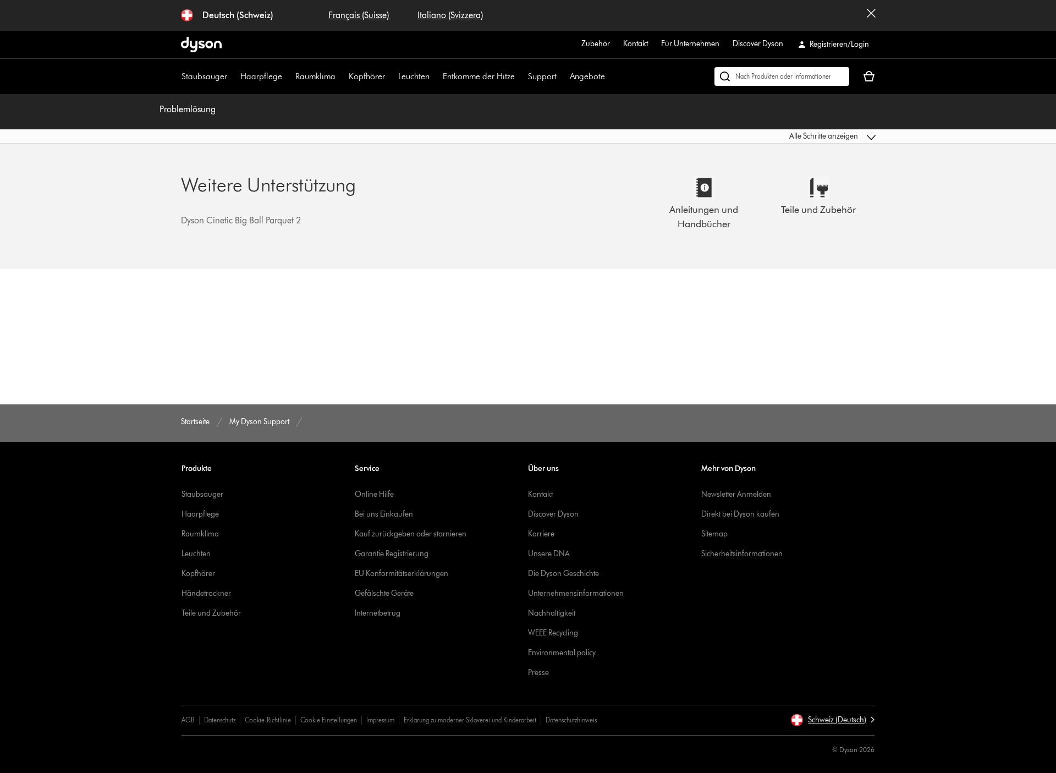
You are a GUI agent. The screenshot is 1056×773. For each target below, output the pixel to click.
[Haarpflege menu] (287, 76)
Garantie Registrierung (391, 553)
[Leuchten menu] (435, 76)
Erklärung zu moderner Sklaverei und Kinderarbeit (470, 720)
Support (542, 76)
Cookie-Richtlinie (268, 720)
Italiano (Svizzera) (450, 15)
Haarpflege (261, 76)
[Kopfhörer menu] (390, 76)
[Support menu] (562, 76)
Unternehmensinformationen (576, 593)
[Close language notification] (871, 15)
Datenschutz (219, 720)
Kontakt (635, 43)
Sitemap (714, 534)
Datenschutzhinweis (571, 720)
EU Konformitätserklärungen (401, 573)
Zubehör (595, 43)
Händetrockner (206, 593)
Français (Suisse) (359, 15)
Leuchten (414, 76)
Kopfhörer (367, 76)
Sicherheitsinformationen (742, 553)
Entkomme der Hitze (479, 76)
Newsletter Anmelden (736, 494)
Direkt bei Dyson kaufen (740, 514)
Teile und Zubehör (211, 613)
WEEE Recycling (553, 633)
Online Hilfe (374, 494)
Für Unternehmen (690, 43)
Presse (538, 672)
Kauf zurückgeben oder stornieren (410, 534)
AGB (188, 720)
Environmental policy (562, 652)
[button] (795, 136)
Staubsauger (204, 76)
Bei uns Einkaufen (384, 514)
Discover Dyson (758, 43)
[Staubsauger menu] (232, 76)
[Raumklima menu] (341, 76)
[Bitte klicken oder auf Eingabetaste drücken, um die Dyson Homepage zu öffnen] (201, 44)
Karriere (541, 534)
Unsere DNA (549, 553)
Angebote (587, 76)
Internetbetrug (377, 613)
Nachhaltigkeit (551, 613)
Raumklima (315, 76)
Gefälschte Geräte (384, 593)
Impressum (380, 720)
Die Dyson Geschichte (563, 573)
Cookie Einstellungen (328, 720)
